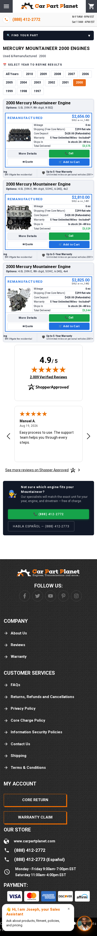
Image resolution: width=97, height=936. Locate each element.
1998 (23, 91)
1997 (37, 91)
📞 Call (69, 153)
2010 (29, 74)
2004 (23, 82)
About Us (19, 633)
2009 (43, 74)
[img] (48, 369)
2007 (71, 74)
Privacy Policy (23, 708)
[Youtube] (50, 595)
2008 (57, 74)
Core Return (35, 800)
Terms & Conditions (28, 767)
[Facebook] (24, 595)
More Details (28, 153)
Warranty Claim (35, 817)
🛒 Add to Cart (69, 161)
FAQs (15, 685)
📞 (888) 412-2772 (48, 514)
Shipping (18, 755)
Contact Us (20, 744)
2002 (51, 82)
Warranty (19, 656)
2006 (85, 74)
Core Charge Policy (28, 720)
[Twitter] (37, 595)
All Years (12, 74)
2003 (37, 82)
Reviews (18, 645)
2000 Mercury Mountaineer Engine (38, 103)
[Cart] (91, 6)
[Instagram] (76, 595)
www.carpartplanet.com (34, 841)
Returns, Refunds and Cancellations (42, 697)
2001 (65, 82)
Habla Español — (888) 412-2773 (41, 526)
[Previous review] (8, 436)
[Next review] (88, 436)
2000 (79, 82)
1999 (9, 91)
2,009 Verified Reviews (48, 377)
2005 (9, 82)
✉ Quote (28, 161)
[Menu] (6, 6)
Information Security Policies (36, 732)
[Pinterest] (63, 595)
